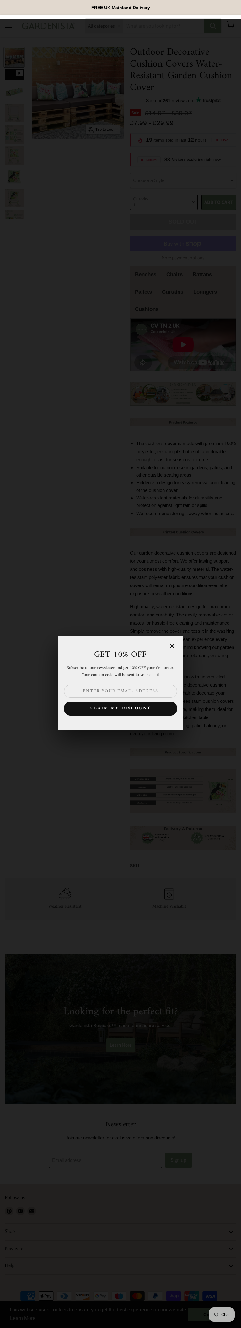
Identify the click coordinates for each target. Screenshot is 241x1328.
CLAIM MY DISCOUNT (120, 708)
